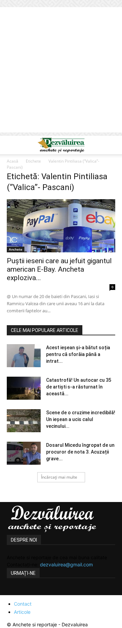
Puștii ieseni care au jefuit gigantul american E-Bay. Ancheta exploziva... (59, 269)
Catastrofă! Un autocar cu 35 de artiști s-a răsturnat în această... (78, 386)
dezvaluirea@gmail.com (66, 564)
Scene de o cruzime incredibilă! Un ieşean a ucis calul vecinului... (80, 419)
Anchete (15, 249)
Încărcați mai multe (59, 477)
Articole (22, 612)
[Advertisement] (61, 71)
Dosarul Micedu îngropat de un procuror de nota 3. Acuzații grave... (80, 451)
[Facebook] (13, 591)
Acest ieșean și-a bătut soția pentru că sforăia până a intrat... (78, 354)
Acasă (12, 161)
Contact (23, 604)
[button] (11, 145)
